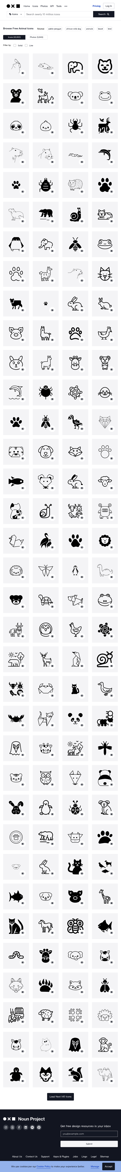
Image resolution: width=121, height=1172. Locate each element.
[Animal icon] (16, 66)
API (52, 6)
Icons (35, 6)
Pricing (97, 6)
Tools (58, 6)
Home (27, 6)
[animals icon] (46, 96)
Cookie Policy (44, 1166)
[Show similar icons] (23, 73)
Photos (44, 6)
